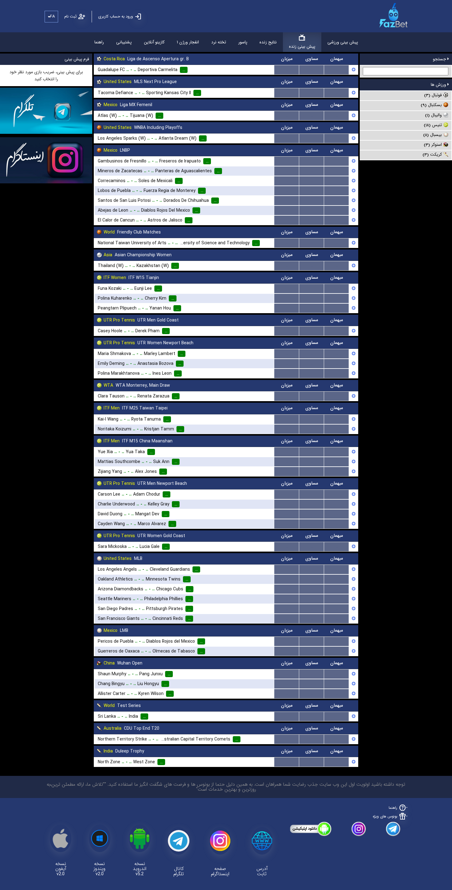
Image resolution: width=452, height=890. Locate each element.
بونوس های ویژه (385, 816)
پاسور (242, 42)
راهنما (99, 42)
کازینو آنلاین (154, 42)
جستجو (440, 59)
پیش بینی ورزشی (342, 42)
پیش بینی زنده (302, 46)
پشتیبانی (124, 42)
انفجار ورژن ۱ (188, 42)
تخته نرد (218, 42)
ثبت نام (70, 16)
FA (52, 16)
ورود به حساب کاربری (115, 16)
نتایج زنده (268, 42)
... (286, 69)
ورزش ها (439, 84)
